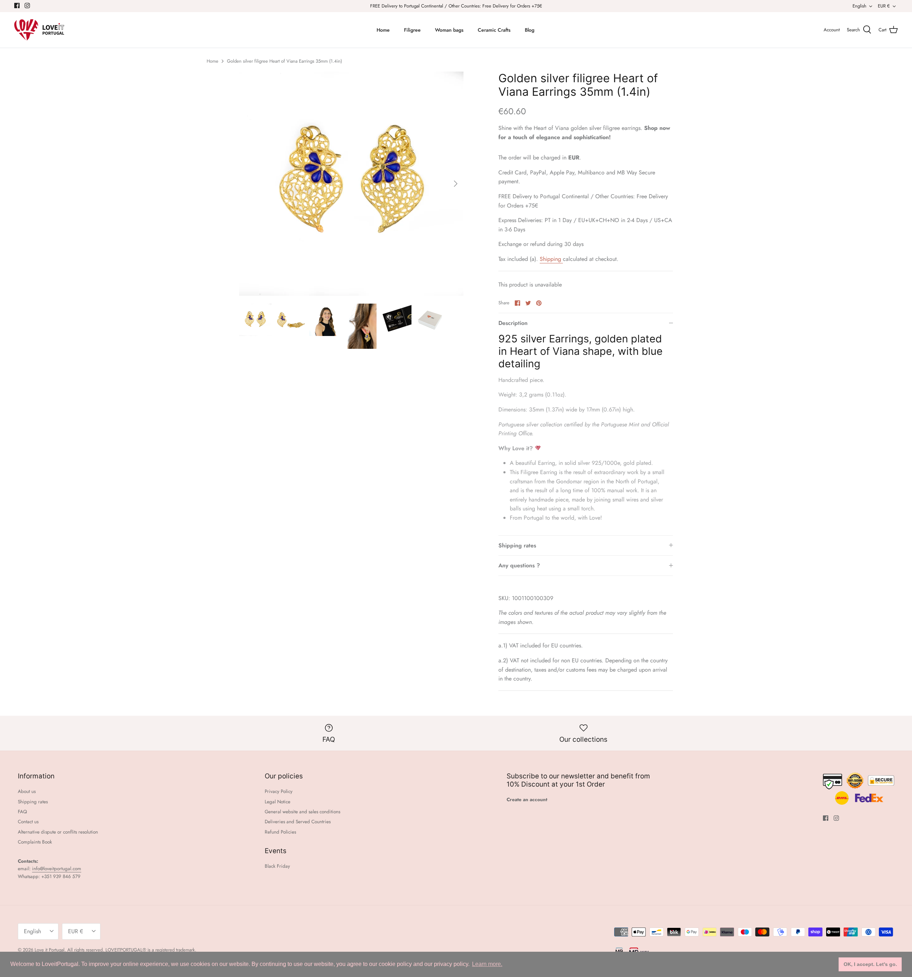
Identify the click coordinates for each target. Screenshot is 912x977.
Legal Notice (277, 801)
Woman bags (449, 29)
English (859, 5)
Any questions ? (519, 565)
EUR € (884, 5)
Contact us (28, 821)
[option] (351, 184)
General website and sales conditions (302, 811)
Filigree (412, 29)
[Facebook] (17, 5)
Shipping (551, 259)
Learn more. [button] (487, 964)
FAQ (22, 811)
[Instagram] (27, 5)
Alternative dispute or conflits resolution (58, 832)
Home (383, 29)
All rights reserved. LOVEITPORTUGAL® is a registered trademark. (131, 949)
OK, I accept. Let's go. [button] (870, 964)
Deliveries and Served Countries (298, 821)
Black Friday (277, 866)
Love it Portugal (49, 949)
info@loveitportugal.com (56, 868)
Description (513, 323)
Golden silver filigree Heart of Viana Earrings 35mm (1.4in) (284, 61)
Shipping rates (517, 545)
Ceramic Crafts (494, 29)
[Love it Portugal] (39, 30)
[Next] (455, 183)
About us (27, 791)
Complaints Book (35, 842)
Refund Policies (280, 832)
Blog (529, 29)
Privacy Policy (278, 791)
